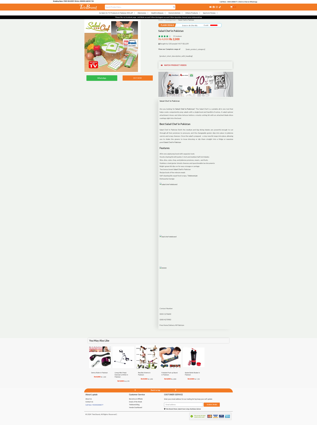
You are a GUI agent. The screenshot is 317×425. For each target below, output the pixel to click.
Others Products (191, 13)
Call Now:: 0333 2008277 (228, 2)
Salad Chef (178, 169)
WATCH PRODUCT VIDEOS (175, 65)
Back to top (155, 390)
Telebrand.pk (192, 176)
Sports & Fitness (209, 13)
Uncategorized (170, 20)
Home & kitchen (174, 13)
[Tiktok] (220, 7)
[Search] (174, 7)
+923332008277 (97, 405)
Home (160, 20)
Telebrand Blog (134, 405)
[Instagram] (216, 7)
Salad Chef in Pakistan (172, 142)
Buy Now (137, 78)
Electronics (142, 13)
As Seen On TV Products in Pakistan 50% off (116, 13)
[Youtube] (210, 7)
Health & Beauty (157, 13)
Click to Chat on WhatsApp (247, 2)
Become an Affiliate (136, 399)
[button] (196, 65)
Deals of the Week (135, 402)
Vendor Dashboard (135, 407)
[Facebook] (213, 7)
